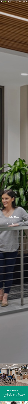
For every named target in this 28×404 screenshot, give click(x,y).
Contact (17, 1)
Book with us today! (21, 397)
